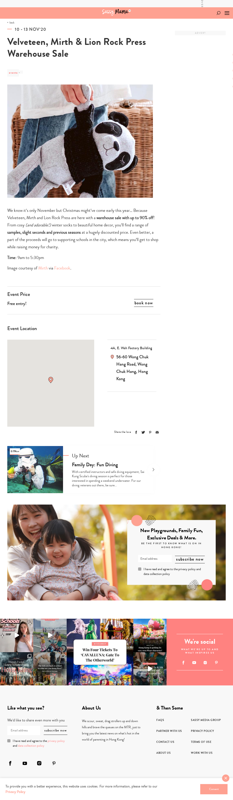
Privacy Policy (202, 731)
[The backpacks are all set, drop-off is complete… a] (49, 668)
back (12, 22)
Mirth (43, 268)
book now (143, 303)
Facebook (62, 268)
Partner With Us (169, 731)
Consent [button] (214, 789)
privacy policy (187, 569)
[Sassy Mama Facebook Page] (183, 662)
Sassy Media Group (206, 720)
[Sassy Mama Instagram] (205, 662)
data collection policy (157, 574)
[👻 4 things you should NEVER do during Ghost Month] (16, 668)
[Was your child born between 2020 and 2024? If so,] (150, 668)
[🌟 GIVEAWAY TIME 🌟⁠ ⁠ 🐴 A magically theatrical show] (100, 652)
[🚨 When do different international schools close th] (16, 635)
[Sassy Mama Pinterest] (216, 662)
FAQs (160, 720)
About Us (163, 752)
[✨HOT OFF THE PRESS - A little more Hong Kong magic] (150, 635)
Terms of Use (201, 742)
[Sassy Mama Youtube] (194, 662)
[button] (50, 380)
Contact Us (165, 742)
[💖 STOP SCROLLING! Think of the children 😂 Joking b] (49, 635)
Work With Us (202, 752)
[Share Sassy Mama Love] (157, 432)
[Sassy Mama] (116, 12)
